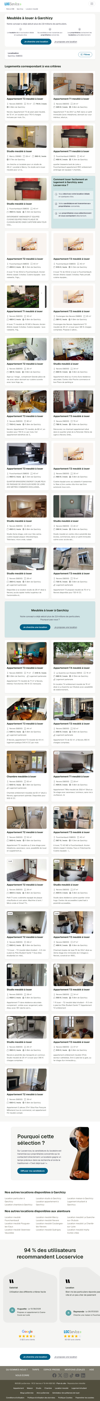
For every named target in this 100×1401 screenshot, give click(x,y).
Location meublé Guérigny (48, 1229)
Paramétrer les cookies (85, 1397)
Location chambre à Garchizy (18, 1204)
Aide (91, 1369)
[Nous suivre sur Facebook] (54, 1375)
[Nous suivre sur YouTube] (77, 1375)
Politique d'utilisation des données (41, 1397)
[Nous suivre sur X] (60, 1375)
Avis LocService (43, 1393)
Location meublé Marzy (47, 1217)
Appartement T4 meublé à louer (71, 667)
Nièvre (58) (10, 9)
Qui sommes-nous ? (17, 1369)
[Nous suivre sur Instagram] (65, 1375)
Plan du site (61, 1383)
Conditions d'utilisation (15, 1397)
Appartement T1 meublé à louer (71, 98)
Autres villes (73, 1232)
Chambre (48, 1388)
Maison (30, 1388)
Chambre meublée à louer (21, 776)
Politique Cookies (65, 1397)
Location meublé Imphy (78, 1229)
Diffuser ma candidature (33, 1171)
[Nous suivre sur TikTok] (71, 1375)
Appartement (18, 1388)
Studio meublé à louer (19, 151)
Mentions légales (75, 1369)
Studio (38, 1388)
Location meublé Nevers (47, 1220)
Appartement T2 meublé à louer (25, 258)
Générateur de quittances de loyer (66, 1393)
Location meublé (61, 1388)
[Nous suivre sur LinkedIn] (83, 1375)
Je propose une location (65, 41)
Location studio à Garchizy (48, 1198)
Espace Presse (52, 1369)
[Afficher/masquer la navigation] (91, 3)
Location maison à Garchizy (80, 1198)
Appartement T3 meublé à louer (25, 98)
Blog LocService (26, 1393)
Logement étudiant (79, 1388)
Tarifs (35, 1369)
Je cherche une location (36, 41)
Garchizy (20, 9)
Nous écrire (22, 1375)
